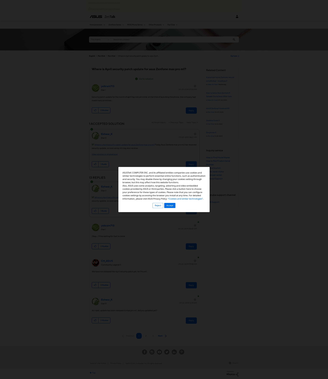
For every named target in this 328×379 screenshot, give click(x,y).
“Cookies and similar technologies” (185, 198)
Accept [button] (169, 205)
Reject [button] (158, 205)
